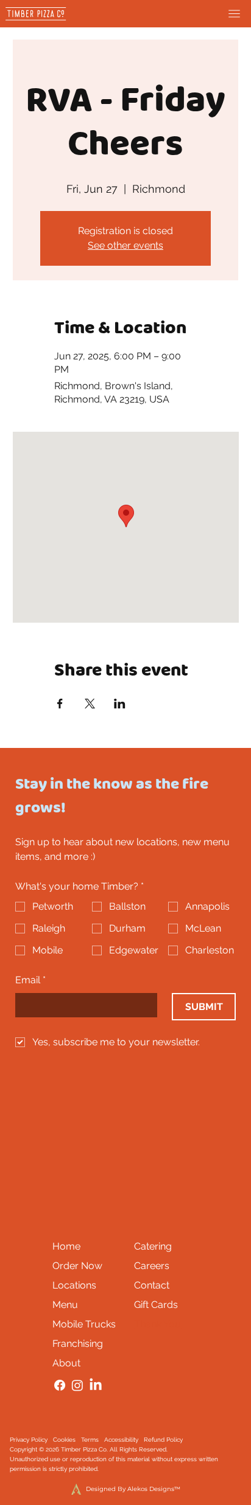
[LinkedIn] (95, 1385)
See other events (125, 245)
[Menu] (234, 13)
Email (30, 980)
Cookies (64, 1439)
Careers (151, 1265)
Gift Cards (156, 1304)
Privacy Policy (29, 1439)
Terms (90, 1439)
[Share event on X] (90, 703)
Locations (74, 1285)
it (88, 1468)
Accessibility (121, 1439)
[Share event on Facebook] (60, 703)
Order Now (77, 1265)
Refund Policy (163, 1439)
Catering (153, 1246)
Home (66, 1246)
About (66, 1363)
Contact (151, 1285)
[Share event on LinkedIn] (119, 703)
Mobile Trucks (84, 1324)
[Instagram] (77, 1385)
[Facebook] (59, 1385)
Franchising (77, 1343)
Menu (65, 1304)
